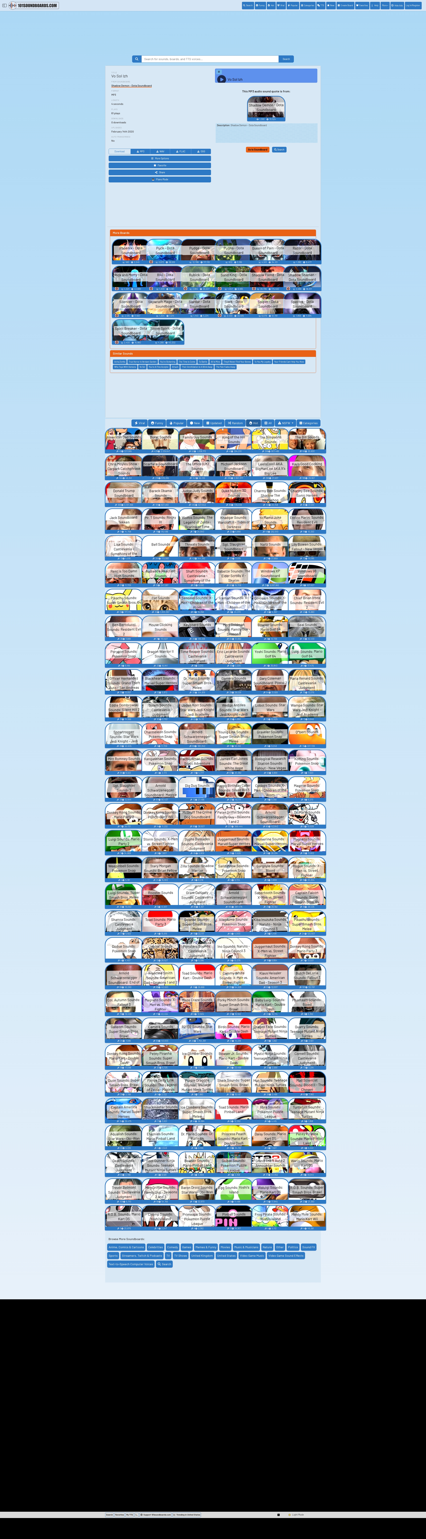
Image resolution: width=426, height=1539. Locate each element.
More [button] (384, 5)
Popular (294, 5)
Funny (262, 5)
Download (119, 151)
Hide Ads (399, 5)
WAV (162, 151)
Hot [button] (255, 423)
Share (162, 172)
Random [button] (237, 423)
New (332, 5)
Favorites (363, 5)
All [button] (270, 423)
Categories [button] (310, 423)
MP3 (142, 151)
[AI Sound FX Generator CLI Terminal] (136, 1515)
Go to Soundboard (257, 149)
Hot (272, 5)
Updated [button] (216, 423)
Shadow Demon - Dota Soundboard (131, 85)
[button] (278, 1515)
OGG (203, 151)
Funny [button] (159, 423)
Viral (282, 5)
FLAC (182, 151)
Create (347, 5)
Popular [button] (179, 423)
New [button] (197, 423)
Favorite (162, 165)
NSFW (286, 423)
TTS (322, 5)
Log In (413, 5)
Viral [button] (142, 423)
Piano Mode (162, 179)
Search (249, 5)
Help (376, 5)
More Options (162, 158)
